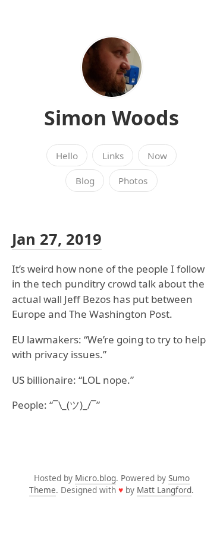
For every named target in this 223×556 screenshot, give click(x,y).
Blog (85, 181)
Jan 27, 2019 (57, 239)
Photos (132, 181)
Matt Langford (164, 489)
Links (113, 156)
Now (157, 156)
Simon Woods (111, 117)
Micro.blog (95, 478)
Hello (67, 156)
